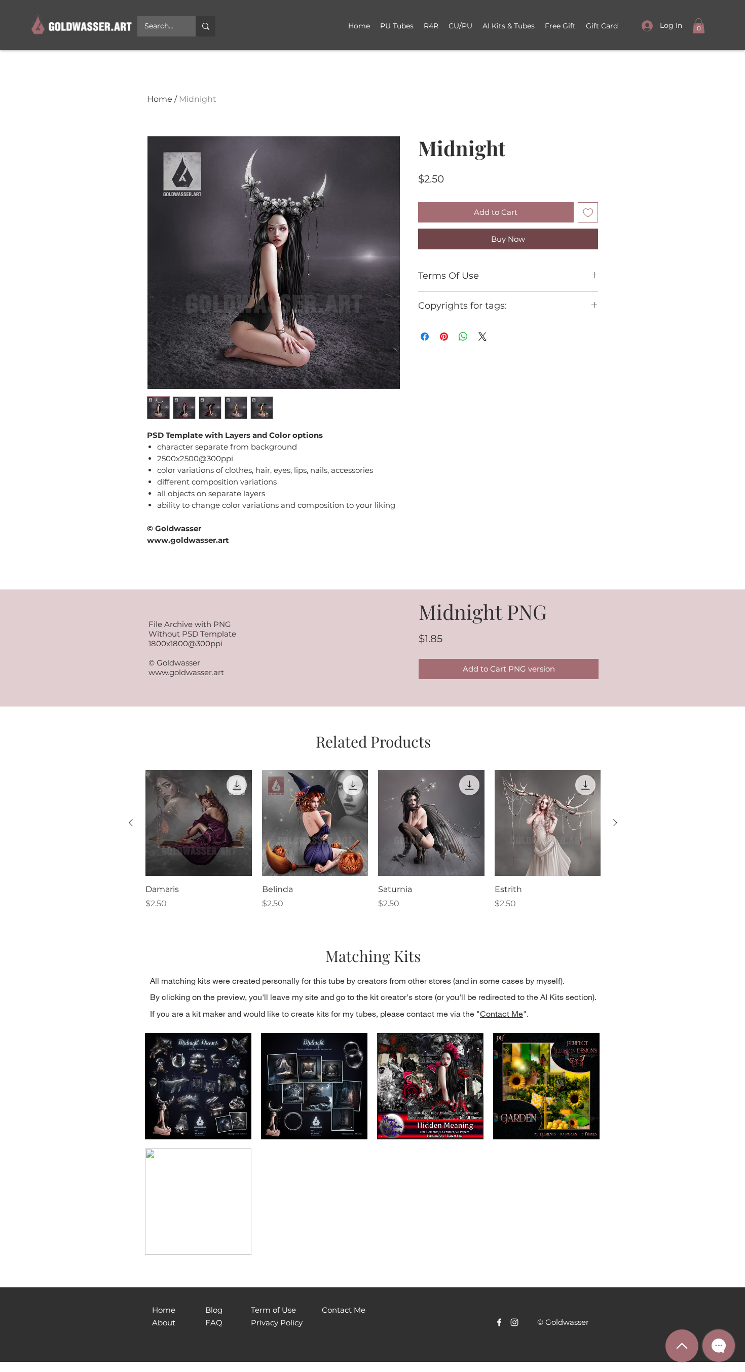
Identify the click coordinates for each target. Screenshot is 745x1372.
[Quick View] (198, 823)
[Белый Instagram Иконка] (514, 1109)
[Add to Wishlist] (588, 212)
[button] (460, 25)
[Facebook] (499, 1109)
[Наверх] (681, 1345)
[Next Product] (615, 823)
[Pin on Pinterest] (444, 336)
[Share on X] (482, 336)
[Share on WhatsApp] (463, 336)
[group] (373, 839)
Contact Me (501, 1013)
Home (159, 99)
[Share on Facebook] (425, 336)
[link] (698, 25)
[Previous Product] (131, 823)
